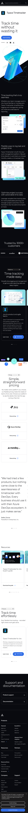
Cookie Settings (13, 803)
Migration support (18, 741)
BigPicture (3, 728)
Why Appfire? (4, 791)
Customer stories (4, 768)
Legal (2, 789)
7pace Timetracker (5, 739)
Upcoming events (5, 755)
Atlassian (16, 728)
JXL (2, 737)
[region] (14, 802)
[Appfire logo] (2, 3)
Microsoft (17, 730)
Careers (3, 784)
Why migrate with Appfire (20, 744)
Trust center (3, 757)
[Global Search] (26, 3)
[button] (18, 337)
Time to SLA (3, 730)
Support (16, 784)
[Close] (26, 793)
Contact (16, 780)
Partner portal (17, 757)
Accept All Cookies (12, 810)
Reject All (13, 806)
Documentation (18, 782)
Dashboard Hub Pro (5, 734)
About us (3, 780)
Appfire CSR (3, 782)
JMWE (2, 732)
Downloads (3, 764)
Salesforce (17, 732)
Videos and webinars (5, 766)
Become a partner (18, 755)
